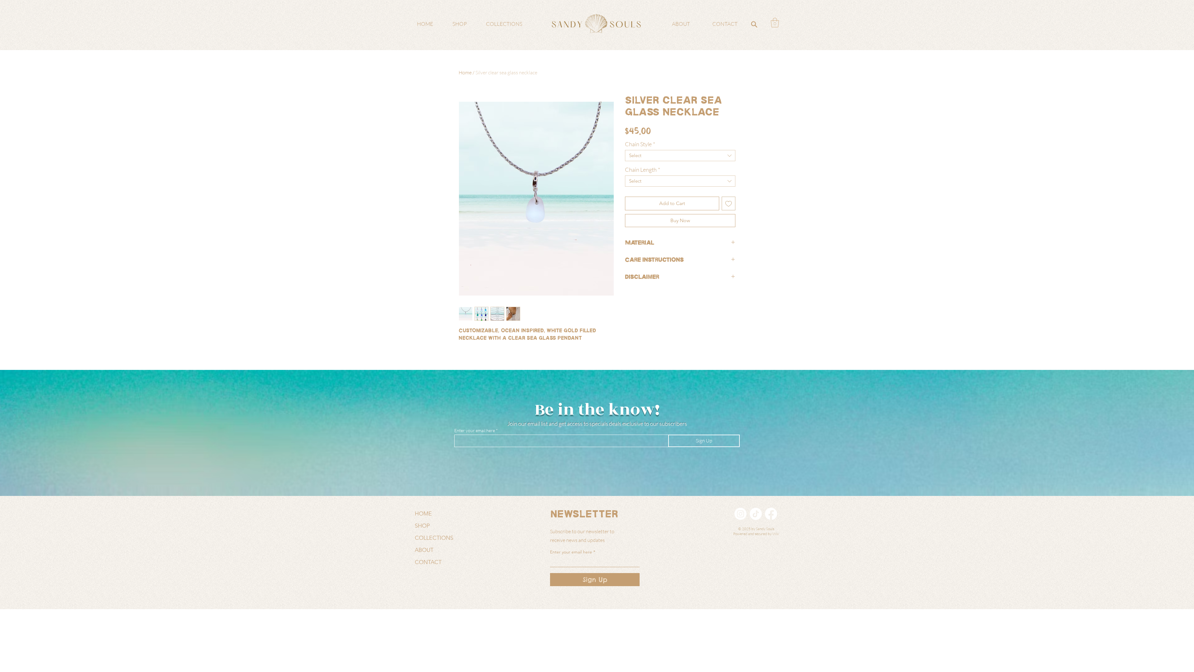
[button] (775, 22)
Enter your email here (474, 430)
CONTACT (428, 562)
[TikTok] (756, 514)
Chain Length (642, 169)
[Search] (754, 24)
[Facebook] (771, 514)
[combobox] (680, 155)
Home (465, 72)
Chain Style (640, 144)
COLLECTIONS (434, 537)
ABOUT (424, 550)
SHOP (422, 525)
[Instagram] (740, 514)
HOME (423, 513)
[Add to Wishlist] (728, 203)
